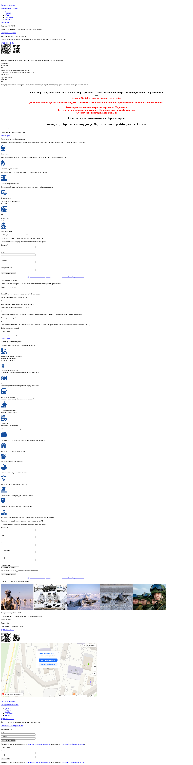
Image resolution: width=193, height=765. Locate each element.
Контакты (8, 19)
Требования (9, 17)
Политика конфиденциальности (12, 726)
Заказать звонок (6, 22)
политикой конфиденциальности (73, 277)
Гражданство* (5, 565)
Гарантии (8, 14)
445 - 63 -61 (7, 43)
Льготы (7, 15)
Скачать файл (5, 135)
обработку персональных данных (39, 277)
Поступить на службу (8, 33)
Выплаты (8, 12)
